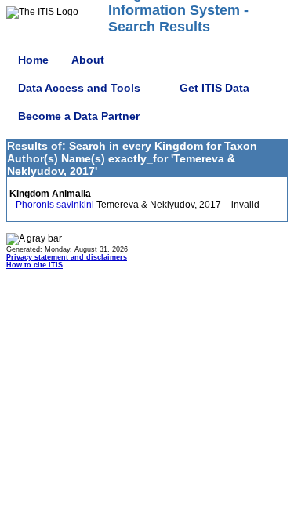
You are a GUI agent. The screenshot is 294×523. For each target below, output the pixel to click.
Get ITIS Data (214, 88)
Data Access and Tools (79, 88)
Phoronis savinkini (55, 204)
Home (33, 59)
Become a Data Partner (79, 116)
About (87, 59)
